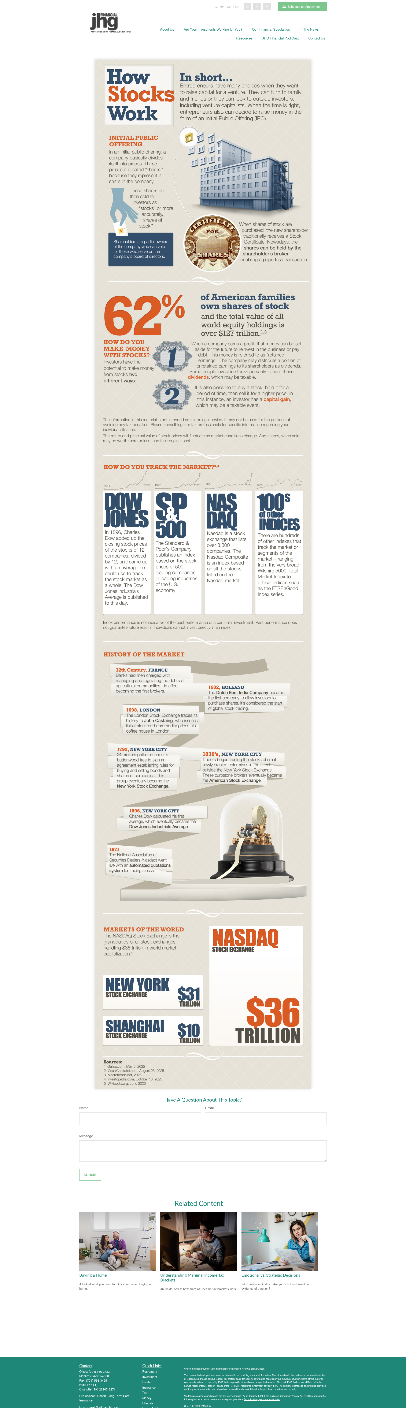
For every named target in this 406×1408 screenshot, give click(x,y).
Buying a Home (93, 1275)
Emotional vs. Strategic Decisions (270, 1275)
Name (83, 1107)
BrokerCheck (258, 1368)
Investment (149, 1377)
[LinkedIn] (257, 6)
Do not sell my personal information (262, 1399)
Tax (144, 1392)
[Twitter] (247, 6)
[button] (167, 29)
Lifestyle (147, 1403)
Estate (146, 1382)
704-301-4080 (99, 1376)
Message (86, 1135)
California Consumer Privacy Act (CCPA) (291, 1395)
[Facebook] (267, 6)
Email (209, 1107)
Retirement (149, 1371)
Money (146, 1398)
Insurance (149, 1387)
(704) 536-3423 (228, 6)
